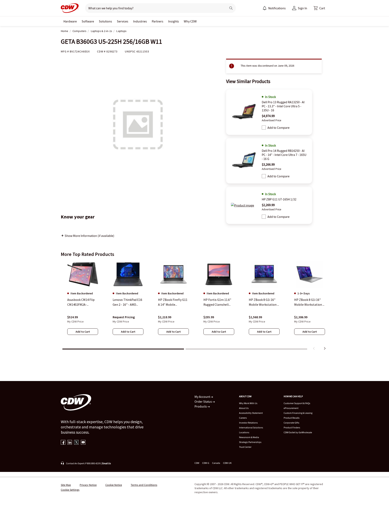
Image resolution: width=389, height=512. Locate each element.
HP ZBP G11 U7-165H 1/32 (279, 199)
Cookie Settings (70, 490)
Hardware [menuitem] (70, 21)
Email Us (106, 463)
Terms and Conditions (144, 485)
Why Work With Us (248, 403)
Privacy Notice (88, 485)
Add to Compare (278, 128)
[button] (319, 8)
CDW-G (205, 462)
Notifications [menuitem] (277, 8)
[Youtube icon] (83, 442)
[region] (194, 306)
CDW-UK (227, 462)
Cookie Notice (113, 485)
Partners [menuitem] (157, 21)
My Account (202, 397)
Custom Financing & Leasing (298, 412)
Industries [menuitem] (140, 21)
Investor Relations (248, 422)
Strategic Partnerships (250, 442)
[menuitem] (265, 8)
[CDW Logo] (70, 8)
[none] (70, 21)
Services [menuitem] (122, 21)
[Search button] (231, 8)
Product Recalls (291, 417)
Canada (216, 462)
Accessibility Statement (251, 412)
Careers (243, 417)
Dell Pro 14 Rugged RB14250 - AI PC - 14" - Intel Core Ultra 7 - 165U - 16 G (284, 155)
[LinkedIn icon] (69, 442)
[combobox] (154, 8)
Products (200, 406)
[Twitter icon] (76, 442)
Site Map (66, 485)
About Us (244, 408)
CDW (196, 462)
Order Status (203, 401)
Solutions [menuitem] (105, 21)
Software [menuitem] (88, 21)
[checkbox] (264, 128)
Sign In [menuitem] (302, 8)
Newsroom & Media (249, 437)
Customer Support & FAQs (297, 403)
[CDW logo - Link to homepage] (70, 8)
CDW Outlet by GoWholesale (298, 432)
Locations (244, 432)
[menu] (274, 8)
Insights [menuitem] (173, 21)
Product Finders (292, 427)
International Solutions (251, 427)
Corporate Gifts (291, 422)
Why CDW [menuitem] (190, 21)
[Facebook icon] (63, 442)
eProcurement (291, 408)
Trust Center (245, 446)
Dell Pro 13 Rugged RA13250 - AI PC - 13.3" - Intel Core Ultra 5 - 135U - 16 (283, 106)
